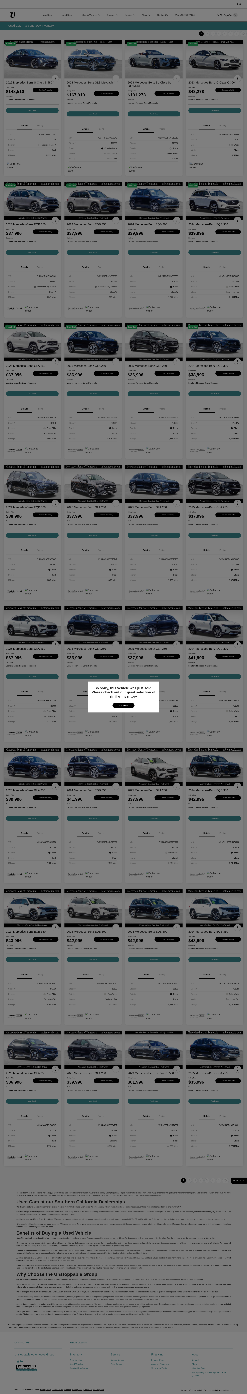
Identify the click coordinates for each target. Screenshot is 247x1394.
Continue (123, 705)
